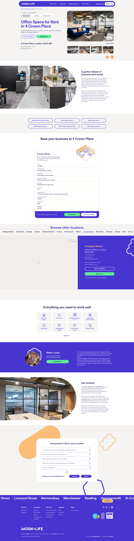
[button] (67, 450)
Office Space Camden (93, 126)
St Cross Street (112, 498)
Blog (72, 507)
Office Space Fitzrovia (40, 126)
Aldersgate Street (8, 232)
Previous (107, 57)
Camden (37, 232)
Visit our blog (74, 510)
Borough (29, 232)
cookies (27, 533)
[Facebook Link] (104, 507)
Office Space (53, 4)
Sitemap (61, 514)
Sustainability (37, 512)
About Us (36, 510)
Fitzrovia (59, 232)
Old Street (109, 232)
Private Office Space (51, 510)
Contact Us (24, 512)
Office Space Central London (40, 120)
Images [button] (73, 239)
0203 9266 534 (88, 257)
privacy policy (54, 533)
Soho (124, 232)
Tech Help (61, 512)
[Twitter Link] (109, 507)
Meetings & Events (74, 4)
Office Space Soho (93, 120)
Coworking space (50, 512)
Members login (100, 4)
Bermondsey (20, 232)
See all (66, 335)
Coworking (62, 4)
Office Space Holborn (67, 120)
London (33, 9)
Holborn (78, 232)
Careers (36, 514)
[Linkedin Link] (112, 507)
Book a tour (109, 4)
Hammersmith (68, 232)
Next (112, 57)
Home (22, 9)
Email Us (74, 476)
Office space (27, 9)
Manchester (100, 232)
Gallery (109, 38)
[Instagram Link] (106, 507)
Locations (107, 501)
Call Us (86, 476)
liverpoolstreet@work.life (91, 259)
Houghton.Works (96, 536)
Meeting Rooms (47, 15)
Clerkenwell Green (48, 232)
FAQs (60, 510)
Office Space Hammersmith (67, 126)
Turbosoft (111, 536)
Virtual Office (85, 4)
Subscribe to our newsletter (38, 518)
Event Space (49, 517)
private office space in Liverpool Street (93, 386)
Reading (117, 232)
